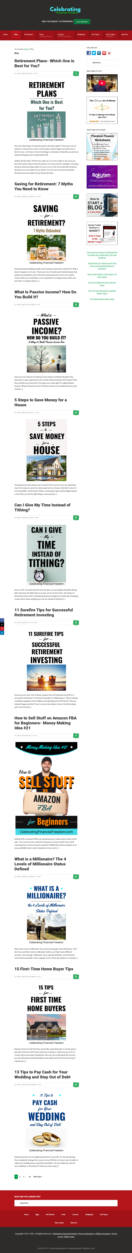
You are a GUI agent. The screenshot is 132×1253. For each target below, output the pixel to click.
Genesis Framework (75, 1248)
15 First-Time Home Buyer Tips (43, 969)
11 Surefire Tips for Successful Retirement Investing (43, 612)
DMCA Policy (69, 1237)
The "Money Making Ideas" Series (102, 299)
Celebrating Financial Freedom (66, 10)
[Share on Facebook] (2, 620)
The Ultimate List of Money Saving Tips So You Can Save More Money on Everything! (102, 266)
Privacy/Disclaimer (86, 1234)
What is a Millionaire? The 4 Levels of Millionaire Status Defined (40, 864)
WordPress (86, 1248)
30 (30, 1177)
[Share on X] (2, 624)
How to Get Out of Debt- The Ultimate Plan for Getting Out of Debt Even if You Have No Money (102, 255)
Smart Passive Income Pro (58, 1248)
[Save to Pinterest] (2, 629)
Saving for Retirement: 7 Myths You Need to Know (43, 186)
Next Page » (37, 1177)
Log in (93, 1248)
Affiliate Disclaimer (103, 1234)
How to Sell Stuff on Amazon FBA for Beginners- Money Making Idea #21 (45, 723)
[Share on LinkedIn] (2, 633)
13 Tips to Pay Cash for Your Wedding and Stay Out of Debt (42, 1074)
